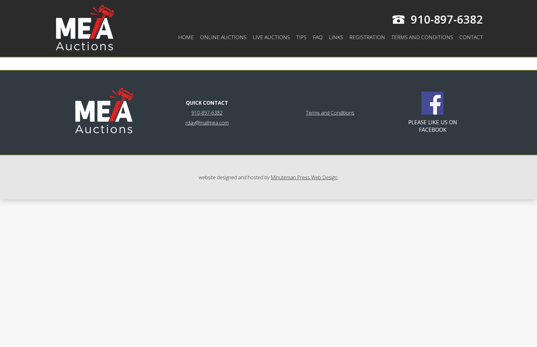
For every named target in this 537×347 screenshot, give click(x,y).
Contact (471, 37)
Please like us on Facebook (432, 125)
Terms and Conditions (422, 37)
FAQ (318, 37)
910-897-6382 (447, 19)
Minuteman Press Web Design (304, 177)
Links (336, 37)
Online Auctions (223, 37)
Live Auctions (271, 37)
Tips (301, 37)
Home (186, 37)
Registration (367, 37)
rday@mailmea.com (207, 122)
